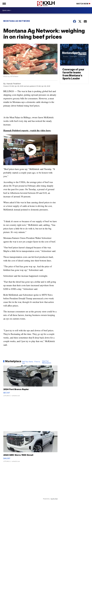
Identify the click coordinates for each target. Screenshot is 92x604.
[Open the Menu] (4, 3)
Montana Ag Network (16, 21)
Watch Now (82, 4)
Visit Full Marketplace (46, 362)
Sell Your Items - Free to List (31, 362)
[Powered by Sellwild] (54, 499)
